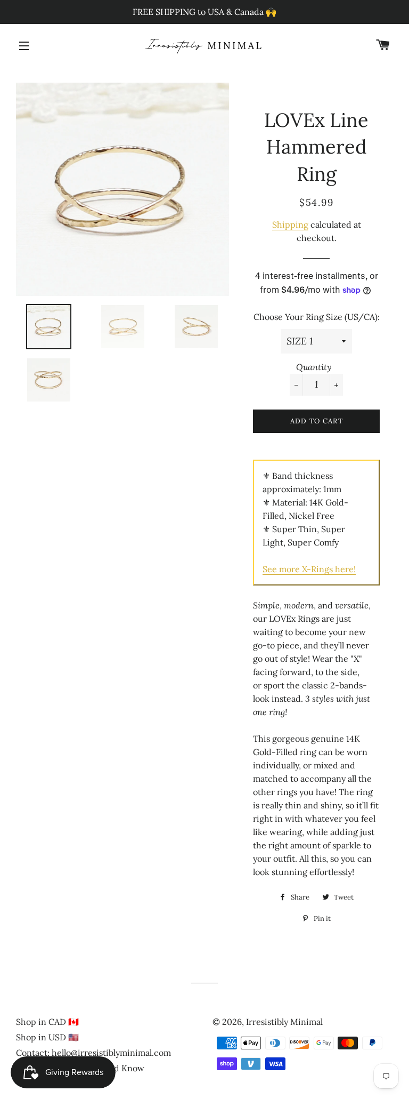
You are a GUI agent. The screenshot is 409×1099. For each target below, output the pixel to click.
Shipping (290, 224)
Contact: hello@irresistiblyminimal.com (93, 1052)
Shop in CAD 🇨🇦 (47, 1021)
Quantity (313, 367)
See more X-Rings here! (309, 569)
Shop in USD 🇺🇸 (47, 1037)
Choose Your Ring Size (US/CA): (316, 316)
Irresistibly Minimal (284, 1021)
